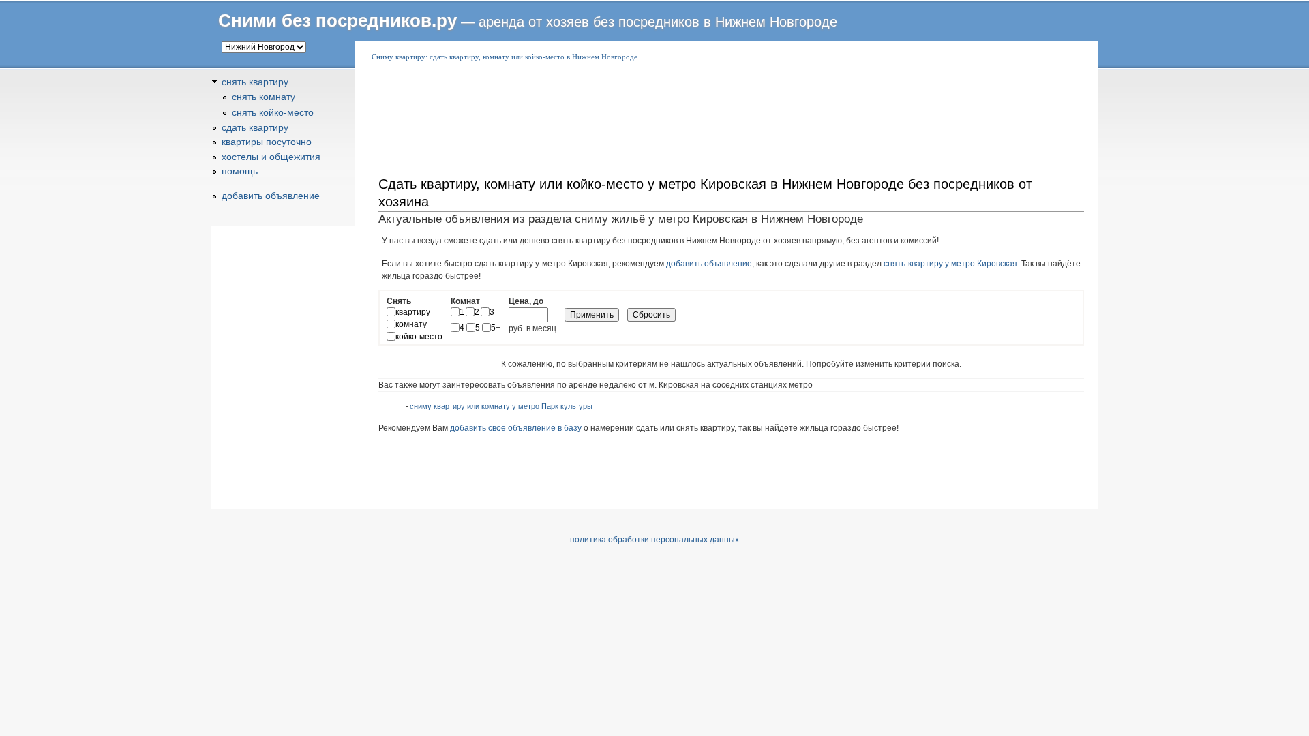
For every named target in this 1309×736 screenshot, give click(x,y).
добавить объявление (709, 264)
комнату (411, 324)
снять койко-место (273, 112)
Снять (399, 301)
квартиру (412, 312)
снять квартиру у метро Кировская (950, 264)
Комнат (465, 301)
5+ (495, 328)
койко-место (418, 336)
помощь (240, 171)
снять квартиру (255, 81)
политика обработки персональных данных (654, 540)
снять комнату (263, 96)
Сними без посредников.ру (337, 20)
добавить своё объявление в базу (516, 428)
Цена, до (526, 301)
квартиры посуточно (267, 141)
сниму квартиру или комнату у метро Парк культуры (501, 406)
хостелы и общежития (271, 156)
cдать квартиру (255, 127)
